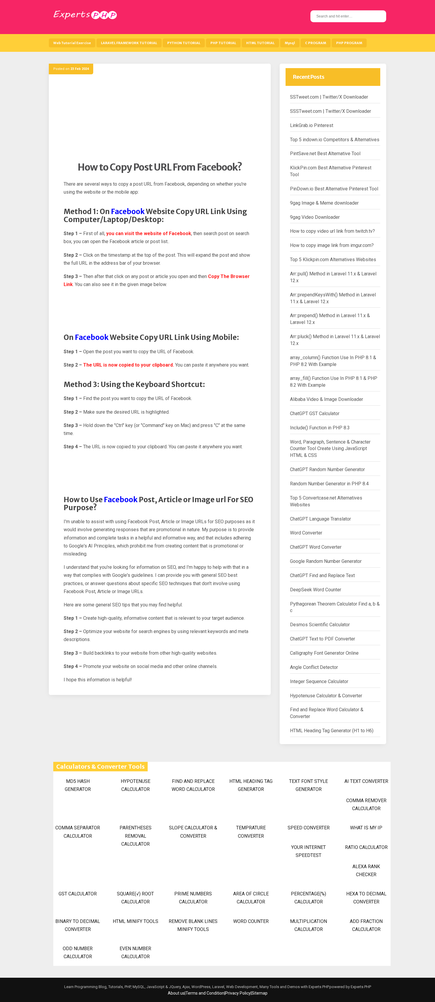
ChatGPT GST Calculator (314, 413)
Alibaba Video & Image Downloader (326, 399)
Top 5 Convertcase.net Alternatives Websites (326, 501)
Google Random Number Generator (326, 561)
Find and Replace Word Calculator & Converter (326, 713)
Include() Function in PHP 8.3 (320, 428)
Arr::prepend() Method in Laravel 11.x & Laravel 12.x (330, 319)
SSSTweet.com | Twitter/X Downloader (330, 111)
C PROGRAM (315, 43)
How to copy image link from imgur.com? (332, 245)
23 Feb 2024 (79, 69)
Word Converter (306, 533)
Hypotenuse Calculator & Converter (326, 695)
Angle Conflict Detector (314, 667)
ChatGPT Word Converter (315, 547)
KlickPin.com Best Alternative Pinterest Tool (330, 171)
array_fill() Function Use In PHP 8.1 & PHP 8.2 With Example (333, 381)
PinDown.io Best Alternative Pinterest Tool (334, 189)
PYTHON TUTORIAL (183, 43)
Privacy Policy (238, 993)
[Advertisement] (160, 119)
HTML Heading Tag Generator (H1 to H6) (331, 730)
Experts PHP (360, 987)
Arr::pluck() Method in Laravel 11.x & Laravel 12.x (335, 340)
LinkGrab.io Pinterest (311, 125)
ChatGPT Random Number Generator (327, 469)
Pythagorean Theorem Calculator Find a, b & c (335, 607)
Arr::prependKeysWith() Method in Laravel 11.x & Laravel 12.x (333, 298)
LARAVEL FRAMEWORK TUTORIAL (129, 43)
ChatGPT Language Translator (320, 519)
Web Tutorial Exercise (72, 43)
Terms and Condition (205, 993)
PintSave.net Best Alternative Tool (325, 153)
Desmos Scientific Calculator (320, 624)
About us (176, 993)
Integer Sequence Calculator (319, 681)
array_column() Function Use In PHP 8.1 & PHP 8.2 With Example (333, 361)
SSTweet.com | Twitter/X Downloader (329, 97)
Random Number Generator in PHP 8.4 (329, 483)
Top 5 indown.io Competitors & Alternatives (334, 139)
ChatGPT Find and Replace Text (322, 575)
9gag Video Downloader (315, 217)
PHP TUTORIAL (223, 43)
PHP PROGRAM (349, 43)
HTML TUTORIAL (260, 43)
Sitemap (260, 993)
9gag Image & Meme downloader (324, 203)
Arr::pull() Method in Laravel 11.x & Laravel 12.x (333, 277)
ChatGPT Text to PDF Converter (322, 639)
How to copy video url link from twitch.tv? (332, 231)
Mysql (290, 43)
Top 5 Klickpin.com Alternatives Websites (333, 259)
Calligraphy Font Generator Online (324, 653)
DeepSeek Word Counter (315, 589)
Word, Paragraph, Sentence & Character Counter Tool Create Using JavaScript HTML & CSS (330, 448)
